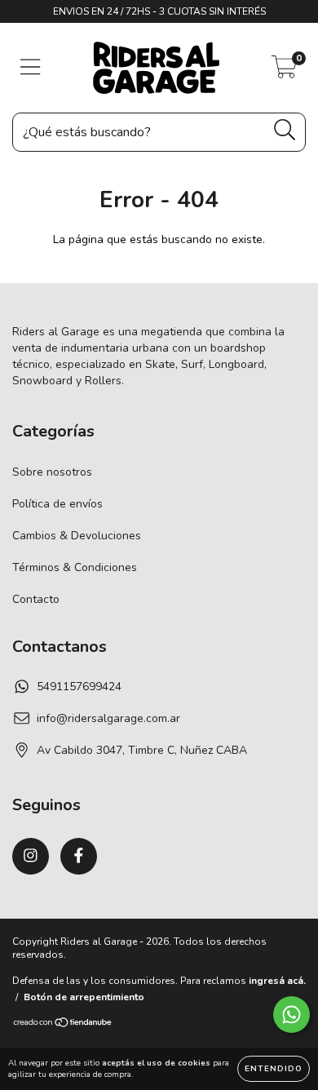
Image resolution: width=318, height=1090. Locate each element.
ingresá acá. (277, 980)
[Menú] (30, 67)
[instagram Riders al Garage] (30, 856)
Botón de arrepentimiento (84, 997)
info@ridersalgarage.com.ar (108, 718)
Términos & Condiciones (74, 567)
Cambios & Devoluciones (76, 535)
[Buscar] (285, 130)
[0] (284, 72)
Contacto (36, 599)
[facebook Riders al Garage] (78, 856)
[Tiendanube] (63, 1024)
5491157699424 (79, 686)
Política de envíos (57, 504)
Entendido (274, 1068)
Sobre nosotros (52, 472)
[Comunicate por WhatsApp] (291, 1014)
